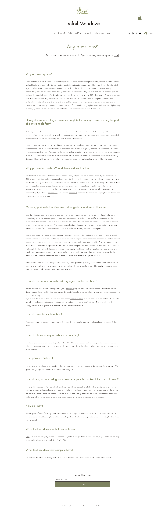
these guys (68, 269)
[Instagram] (133, 33)
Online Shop (35, 295)
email (116, 55)
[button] (140, 17)
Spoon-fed (73, 193)
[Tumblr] (136, 33)
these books (30, 196)
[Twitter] (140, 33)
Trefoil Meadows (83, 23)
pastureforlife (52, 193)
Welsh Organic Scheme (53, 218)
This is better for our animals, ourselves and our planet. (81, 228)
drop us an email (76, 299)
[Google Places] (129, 33)
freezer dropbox (109, 292)
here (66, 413)
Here (36, 159)
